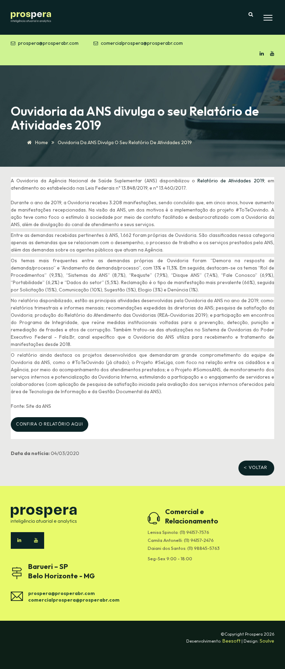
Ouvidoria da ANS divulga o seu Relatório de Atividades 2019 (125, 142)
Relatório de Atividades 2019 (230, 180)
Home (41, 142)
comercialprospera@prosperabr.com (142, 43)
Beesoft (232, 641)
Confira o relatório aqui (49, 424)
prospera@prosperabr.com (48, 43)
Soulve (267, 641)
